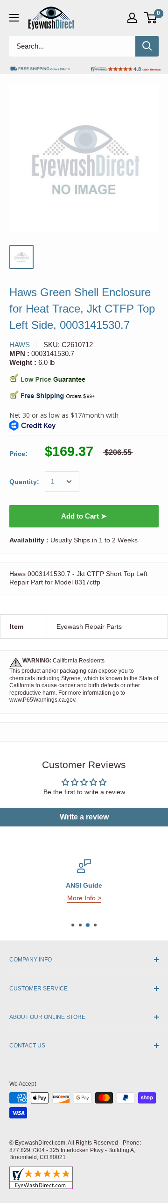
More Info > (84, 898)
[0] (151, 17)
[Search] (147, 46)
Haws (19, 345)
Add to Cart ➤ (84, 516)
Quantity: (24, 481)
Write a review (84, 817)
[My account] (132, 18)
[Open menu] (14, 17)
